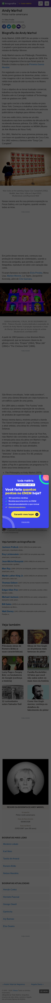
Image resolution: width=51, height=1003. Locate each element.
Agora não (25, 522)
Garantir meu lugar (24, 514)
